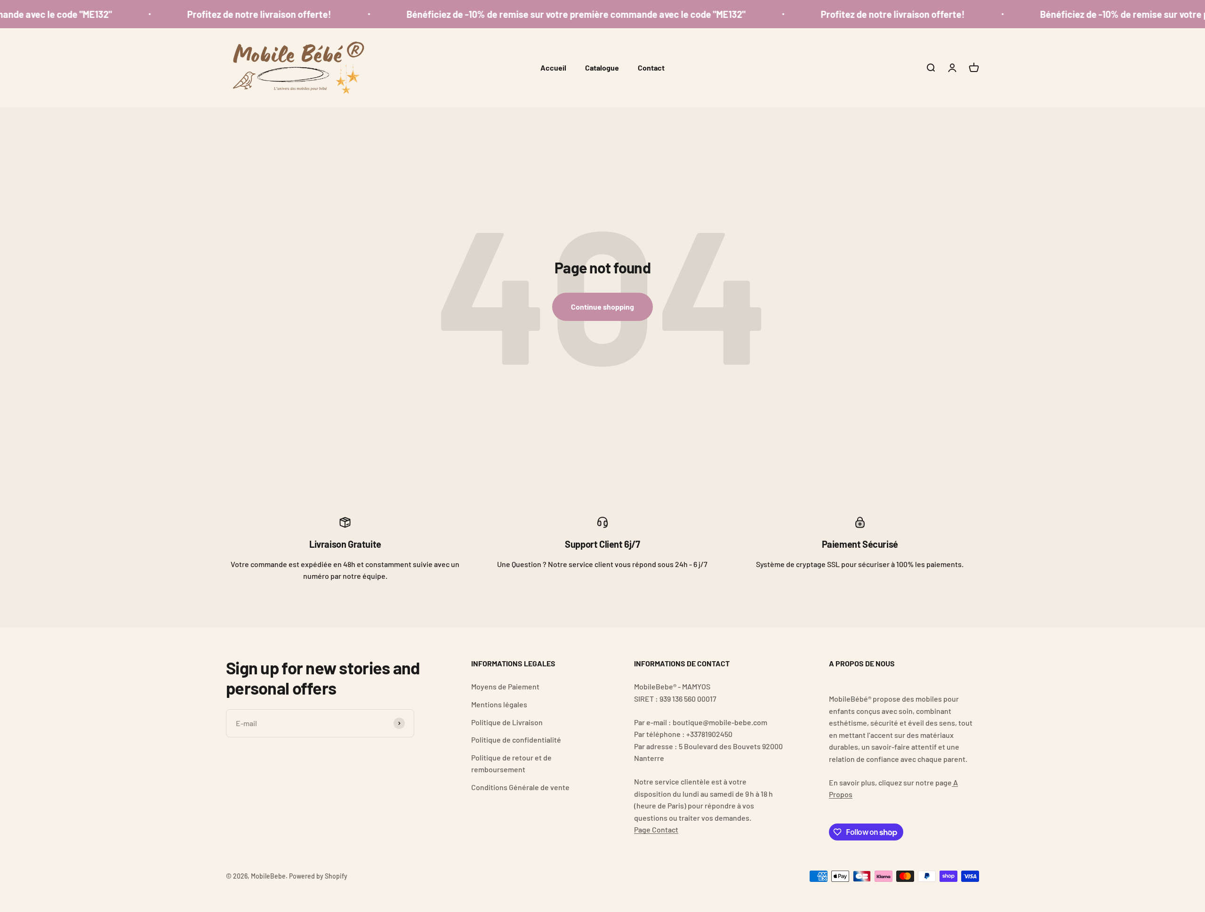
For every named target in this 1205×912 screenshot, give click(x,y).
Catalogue (602, 67)
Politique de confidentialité (516, 739)
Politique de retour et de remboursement (511, 763)
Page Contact (656, 829)
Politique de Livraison (507, 722)
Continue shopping (602, 306)
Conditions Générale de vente (520, 787)
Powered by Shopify (318, 876)
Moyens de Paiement (505, 686)
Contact (651, 67)
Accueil (553, 67)
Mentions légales (499, 704)
